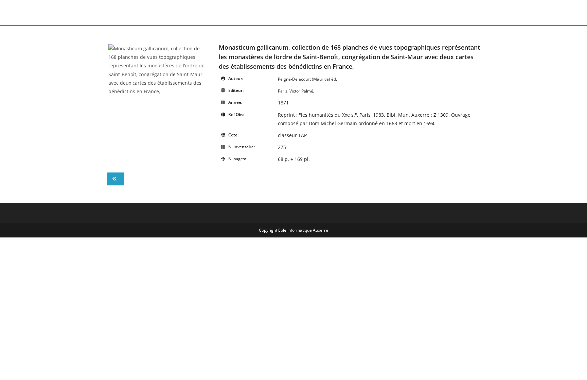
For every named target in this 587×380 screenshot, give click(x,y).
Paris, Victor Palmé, (296, 91)
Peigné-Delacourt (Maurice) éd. (307, 79)
